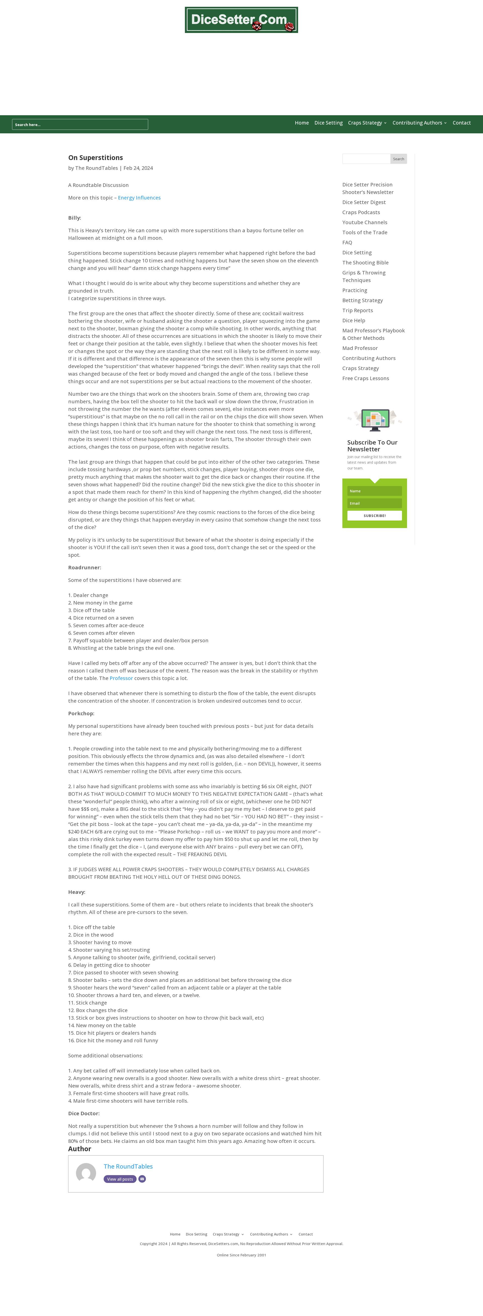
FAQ (347, 242)
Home (302, 123)
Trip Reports (357, 310)
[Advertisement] (241, 77)
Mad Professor (360, 348)
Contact (462, 123)
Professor (121, 678)
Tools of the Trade (364, 232)
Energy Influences (139, 197)
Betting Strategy (362, 300)
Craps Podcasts (361, 212)
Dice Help (353, 320)
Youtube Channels (364, 222)
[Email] (142, 1179)
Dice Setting (328, 123)
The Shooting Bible (365, 262)
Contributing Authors (417, 123)
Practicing (354, 290)
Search (398, 158)
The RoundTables (96, 168)
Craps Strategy (365, 123)
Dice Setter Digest (364, 202)
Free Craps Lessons (365, 378)
